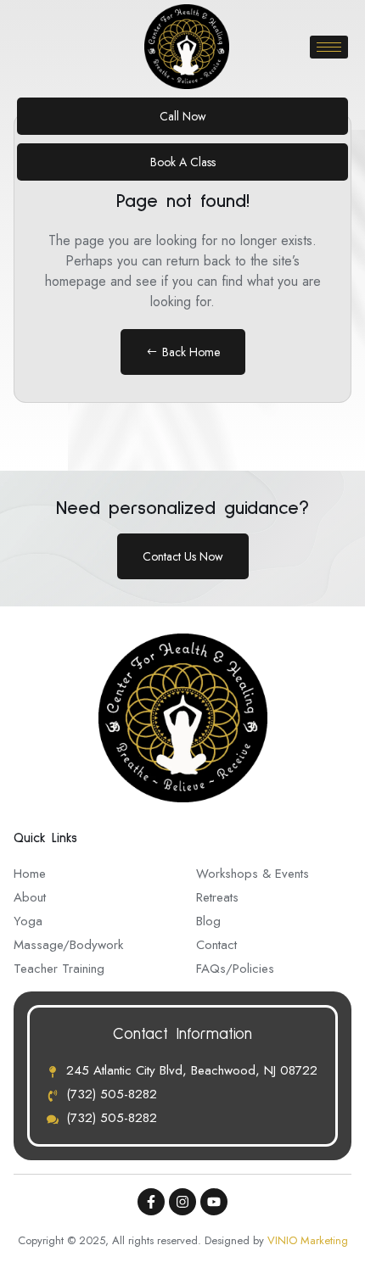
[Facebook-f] (151, 1201)
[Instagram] (182, 1201)
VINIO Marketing (307, 1240)
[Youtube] (213, 1201)
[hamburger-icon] (329, 47)
